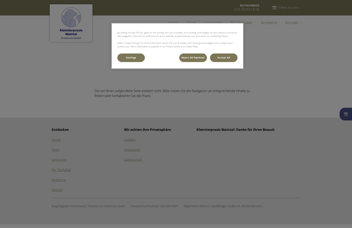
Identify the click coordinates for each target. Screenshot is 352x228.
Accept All (224, 57)
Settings (131, 57)
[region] (177, 46)
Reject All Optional (193, 57)
